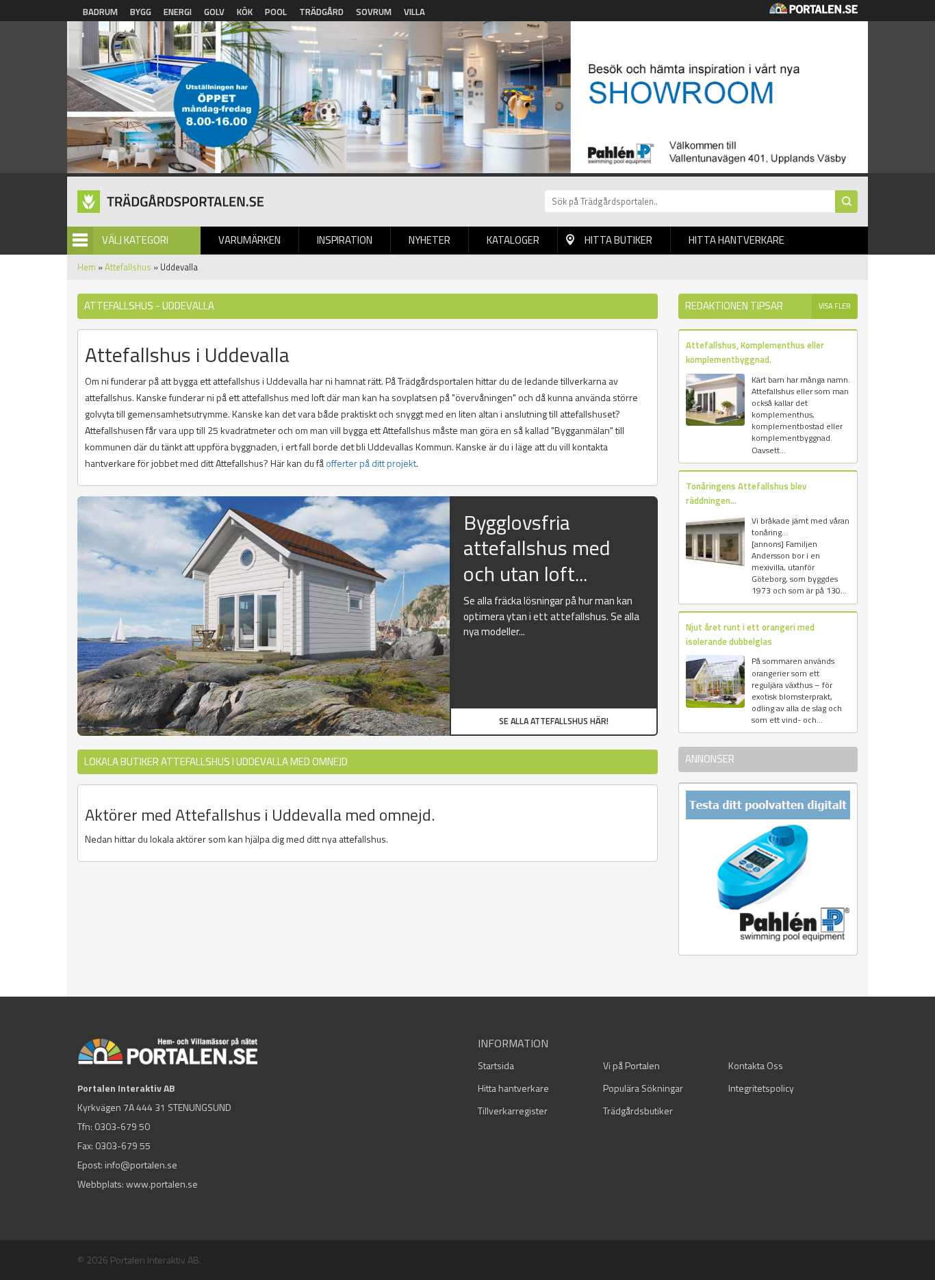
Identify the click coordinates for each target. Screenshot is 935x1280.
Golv (214, 11)
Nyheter (429, 240)
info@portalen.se (141, 1164)
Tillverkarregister (513, 1110)
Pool (276, 11)
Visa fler (835, 305)
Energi (178, 11)
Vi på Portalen (631, 1065)
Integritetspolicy (761, 1088)
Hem (86, 267)
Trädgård (321, 11)
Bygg (140, 11)
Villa (414, 11)
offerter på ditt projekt (371, 463)
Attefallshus (128, 267)
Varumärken (249, 240)
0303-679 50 (122, 1126)
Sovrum (374, 11)
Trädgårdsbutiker (638, 1110)
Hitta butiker (618, 240)
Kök (245, 11)
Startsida (496, 1065)
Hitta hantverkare (736, 240)
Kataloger (513, 240)
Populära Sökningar (643, 1088)
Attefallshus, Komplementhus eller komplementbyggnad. (755, 352)
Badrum (100, 11)
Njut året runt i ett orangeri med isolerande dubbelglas (750, 634)
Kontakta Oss (755, 1065)
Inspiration (344, 240)
